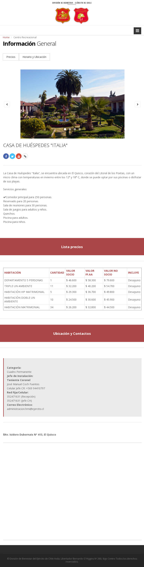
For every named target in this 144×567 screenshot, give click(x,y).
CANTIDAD (57, 272)
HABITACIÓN (12, 272)
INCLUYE (133, 272)
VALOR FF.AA (90, 272)
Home (6, 37)
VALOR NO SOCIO (111, 272)
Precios (10, 57)
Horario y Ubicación (34, 57)
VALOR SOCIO (70, 272)
